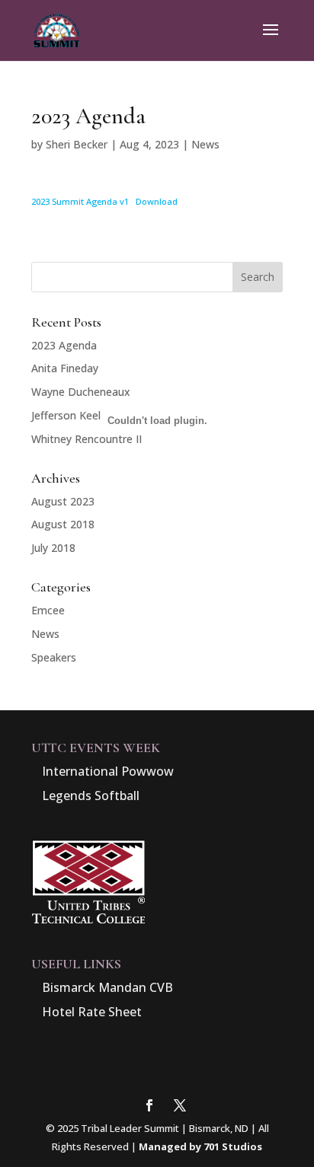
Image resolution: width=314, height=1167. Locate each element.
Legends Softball (90, 795)
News (205, 144)
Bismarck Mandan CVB (107, 987)
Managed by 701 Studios (200, 1146)
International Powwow (108, 771)
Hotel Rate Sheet (92, 1011)
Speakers (53, 657)
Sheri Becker (76, 144)
